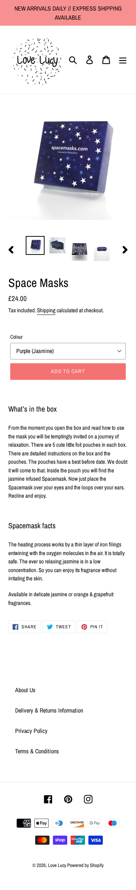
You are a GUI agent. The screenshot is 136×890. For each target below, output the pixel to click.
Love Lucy (57, 865)
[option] (35, 245)
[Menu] (122, 59)
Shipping (46, 310)
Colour (16, 336)
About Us (25, 690)
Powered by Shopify (85, 865)
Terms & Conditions (37, 751)
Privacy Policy (31, 730)
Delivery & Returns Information (49, 710)
